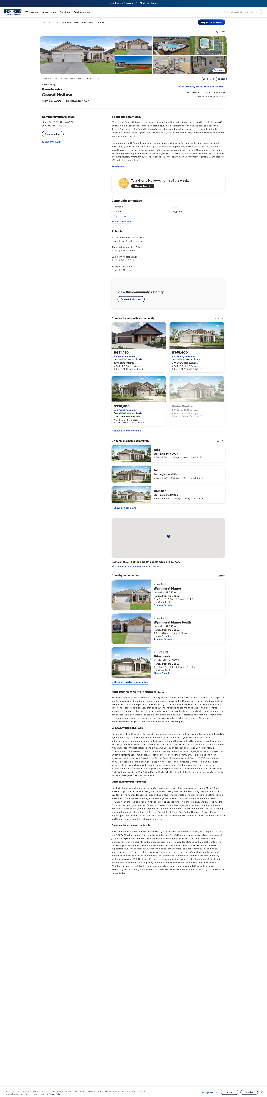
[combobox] (243, 12)
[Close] (262, 1092)
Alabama (53, 79)
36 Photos (207, 79)
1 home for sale (162, 673)
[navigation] (70, 79)
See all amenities (122, 221)
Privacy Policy (55, 1094)
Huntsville (80, 79)
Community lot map (131, 299)
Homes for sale (70, 22)
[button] (211, 22)
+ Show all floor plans (124, 507)
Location (100, 22)
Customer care (82, 12)
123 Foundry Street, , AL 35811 (203, 86)
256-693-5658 (52, 142)
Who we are (32, 12)
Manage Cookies (209, 1093)
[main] (133, 562)
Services (65, 12)
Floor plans (87, 22)
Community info (50, 22)
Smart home (49, 12)
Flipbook (221, 79)
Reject (230, 1092)
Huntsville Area (66, 79)
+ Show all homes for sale (126, 430)
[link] (77, 55)
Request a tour (53, 134)
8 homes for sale (163, 605)
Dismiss (249, 1092)
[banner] (133, 3)
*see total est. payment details (128, 358)
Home (44, 79)
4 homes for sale (163, 639)
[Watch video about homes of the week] (122, 182)
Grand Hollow (93, 79)
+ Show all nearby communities (130, 682)
